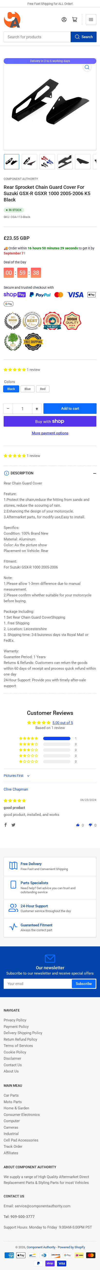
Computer (12, 1121)
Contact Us (13, 1065)
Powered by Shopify (71, 1247)
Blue (28, 389)
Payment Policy (16, 1026)
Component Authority (21, 179)
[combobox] (50, 37)
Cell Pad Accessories (21, 1140)
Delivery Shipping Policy (23, 1033)
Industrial (11, 1134)
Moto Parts (13, 1102)
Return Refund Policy (20, 1039)
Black (11, 389)
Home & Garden (16, 1108)
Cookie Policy (15, 1052)
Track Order (13, 1146)
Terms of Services (18, 1046)
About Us (11, 1071)
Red (42, 389)
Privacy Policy (15, 1020)
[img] (15, 801)
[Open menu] (91, 19)
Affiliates (11, 1153)
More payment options (50, 433)
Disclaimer (12, 1058)
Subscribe (84, 984)
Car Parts (11, 1095)
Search (87, 37)
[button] (15, 370)
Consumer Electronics (22, 1115)
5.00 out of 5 (62, 723)
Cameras (11, 1127)
